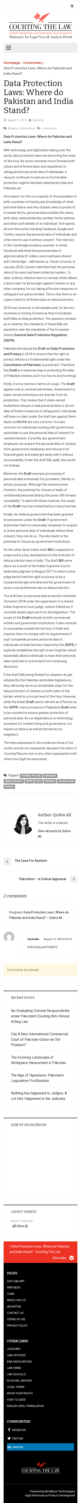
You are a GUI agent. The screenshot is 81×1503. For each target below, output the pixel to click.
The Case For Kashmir (31, 860)
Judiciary (13, 1349)
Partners (13, 1287)
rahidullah (33, 939)
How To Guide (16, 1399)
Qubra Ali (38, 120)
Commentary (33, 63)
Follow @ (21, 1226)
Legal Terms (15, 1387)
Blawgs (12, 128)
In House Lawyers (19, 1380)
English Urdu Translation (25, 1406)
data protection (13, 781)
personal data (66, 781)
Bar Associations (19, 1361)
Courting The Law (31, 775)
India (38, 781)
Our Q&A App (15, 1281)
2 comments (49, 128)
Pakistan (50, 781)
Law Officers (16, 1355)
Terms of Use (16, 1319)
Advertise (14, 1306)
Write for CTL (16, 1300)
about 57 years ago (22, 1220)
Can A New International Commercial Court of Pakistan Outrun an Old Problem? (39, 1039)
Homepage (12, 63)
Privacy (9, 786)
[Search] (72, 6)
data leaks (50, 775)
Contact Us (15, 1313)
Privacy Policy (17, 1325)
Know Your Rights (20, 1393)
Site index (60, 1258)
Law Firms (14, 1368)
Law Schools (16, 1374)
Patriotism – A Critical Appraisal (42, 879)
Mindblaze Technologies (60, 1491)
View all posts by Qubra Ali (54, 833)
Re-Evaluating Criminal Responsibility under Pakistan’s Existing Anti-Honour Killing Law (40, 1016)
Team (10, 1294)
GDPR (29, 781)
